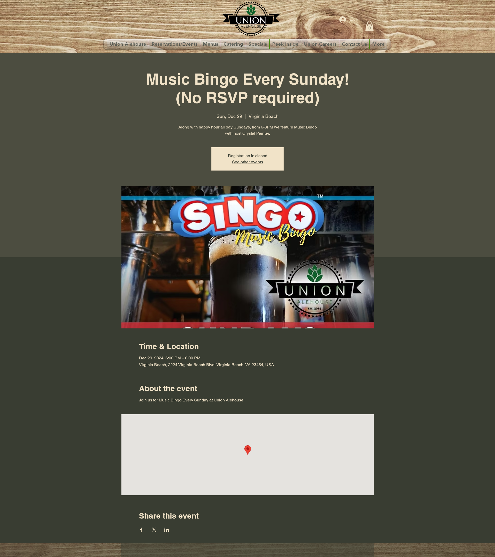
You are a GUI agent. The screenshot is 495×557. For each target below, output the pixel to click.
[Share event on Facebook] (141, 530)
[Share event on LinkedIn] (166, 530)
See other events (247, 161)
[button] (369, 26)
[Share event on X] (154, 530)
